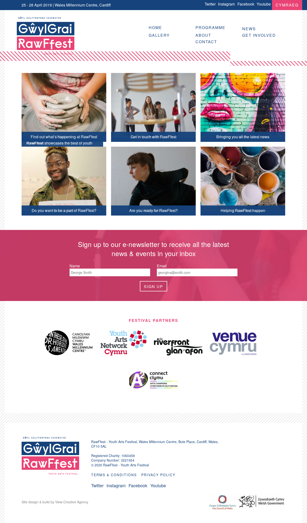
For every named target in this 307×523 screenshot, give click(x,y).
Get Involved (259, 35)
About (203, 35)
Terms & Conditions (114, 474)
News (249, 28)
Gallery (159, 35)
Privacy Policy (158, 474)
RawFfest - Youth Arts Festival (45, 35)
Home (155, 27)
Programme (210, 27)
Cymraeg (287, 5)
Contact (206, 41)
